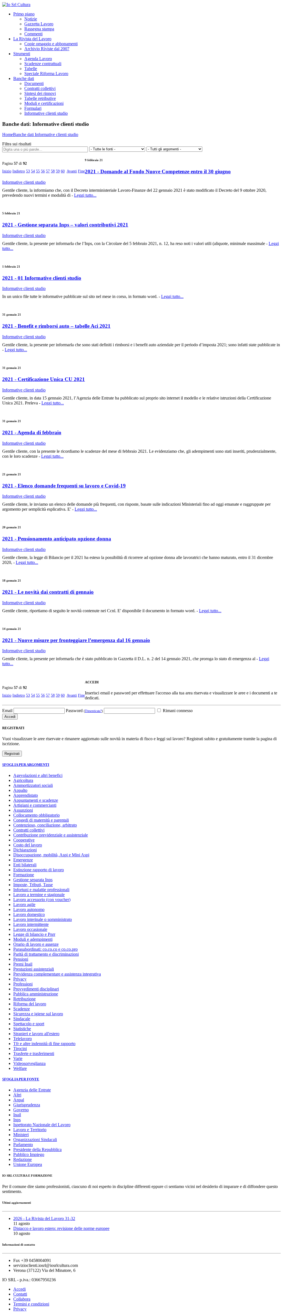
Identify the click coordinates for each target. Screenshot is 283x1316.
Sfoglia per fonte (20, 1079)
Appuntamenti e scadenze (35, 800)
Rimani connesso (177, 710)
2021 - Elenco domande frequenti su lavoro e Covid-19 (64, 486)
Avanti (72, 171)
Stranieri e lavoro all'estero (36, 1033)
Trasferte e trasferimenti (33, 1053)
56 (43, 171)
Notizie (30, 19)
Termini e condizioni (31, 1304)
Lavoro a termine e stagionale (39, 894)
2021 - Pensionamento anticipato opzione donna (56, 539)
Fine (81, 171)
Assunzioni (23, 810)
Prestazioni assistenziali (33, 969)
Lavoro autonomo (28, 909)
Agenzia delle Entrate (32, 1090)
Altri (17, 1095)
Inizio (6, 171)
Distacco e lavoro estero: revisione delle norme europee (61, 1228)
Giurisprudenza (26, 1104)
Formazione (23, 874)
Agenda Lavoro (38, 58)
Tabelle (30, 68)
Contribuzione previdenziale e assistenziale (50, 835)
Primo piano (24, 14)
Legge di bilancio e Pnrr (34, 934)
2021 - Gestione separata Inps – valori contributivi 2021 (65, 225)
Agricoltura (23, 780)
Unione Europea (27, 1164)
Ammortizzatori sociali (33, 785)
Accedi (19, 1289)
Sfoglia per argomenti (25, 765)
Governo (21, 1109)
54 (33, 171)
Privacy (20, 979)
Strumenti (21, 53)
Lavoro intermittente (31, 924)
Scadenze (21, 1008)
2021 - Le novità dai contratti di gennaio (48, 592)
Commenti (33, 33)
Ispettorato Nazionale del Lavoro (41, 1124)
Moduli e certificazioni (44, 103)
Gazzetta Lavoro (38, 24)
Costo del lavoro (27, 845)
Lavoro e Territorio (29, 1129)
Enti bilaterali (24, 864)
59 (58, 171)
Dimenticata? (93, 711)
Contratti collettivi (40, 88)
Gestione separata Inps (33, 879)
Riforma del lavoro (29, 1003)
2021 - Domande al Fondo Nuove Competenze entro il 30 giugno (158, 171)
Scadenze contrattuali (42, 63)
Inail (17, 1114)
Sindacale (21, 1018)
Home (7, 134)
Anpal (18, 1099)
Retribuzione (24, 999)
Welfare (20, 1068)
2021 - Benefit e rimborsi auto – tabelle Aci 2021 (56, 326)
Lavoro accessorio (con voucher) (41, 899)
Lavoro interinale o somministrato (42, 919)
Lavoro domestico (29, 914)
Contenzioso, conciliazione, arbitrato (45, 825)
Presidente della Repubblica (37, 1149)
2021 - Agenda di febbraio (31, 432)
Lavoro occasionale (30, 929)
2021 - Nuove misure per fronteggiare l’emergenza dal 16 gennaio (76, 640)
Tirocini (20, 1048)
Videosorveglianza (29, 1063)
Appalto (20, 790)
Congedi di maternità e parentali (41, 820)
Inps (17, 1119)
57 (48, 171)
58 (53, 171)
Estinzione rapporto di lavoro (38, 869)
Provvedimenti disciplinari (36, 989)
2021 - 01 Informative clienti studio (41, 278)
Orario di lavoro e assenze (36, 944)
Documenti (34, 83)
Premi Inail (22, 964)
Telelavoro (22, 1038)
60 (63, 171)
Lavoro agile (24, 904)
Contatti (20, 1294)
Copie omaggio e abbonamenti (51, 43)
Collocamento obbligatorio (36, 815)
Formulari (32, 108)
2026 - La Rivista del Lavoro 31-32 (44, 1218)
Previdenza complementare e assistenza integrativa (57, 974)
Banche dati (23, 78)
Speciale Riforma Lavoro (46, 73)
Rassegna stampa (39, 28)
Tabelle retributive (40, 98)
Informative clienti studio (46, 113)
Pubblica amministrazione (35, 994)
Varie (17, 1058)
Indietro (18, 171)
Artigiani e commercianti (34, 805)
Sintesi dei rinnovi (40, 93)
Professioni (23, 984)
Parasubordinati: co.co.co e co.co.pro (45, 949)
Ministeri (21, 1134)
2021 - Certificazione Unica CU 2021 (43, 379)
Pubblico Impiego (28, 1154)
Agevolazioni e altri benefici (37, 775)
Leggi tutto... (85, 195)
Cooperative (24, 840)
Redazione (22, 1159)
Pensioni (20, 959)
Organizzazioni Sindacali (35, 1139)
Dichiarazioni (25, 850)
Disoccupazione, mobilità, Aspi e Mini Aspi (51, 855)
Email (7, 710)
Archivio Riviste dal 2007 (46, 48)
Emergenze (23, 859)
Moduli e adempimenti (33, 939)
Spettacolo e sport (28, 1023)
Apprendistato (25, 795)
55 (38, 171)
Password (84, 710)
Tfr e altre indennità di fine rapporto (44, 1043)
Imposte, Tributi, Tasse (33, 884)
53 (28, 171)
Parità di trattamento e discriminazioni (46, 954)
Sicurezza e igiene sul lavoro (38, 1013)
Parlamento (23, 1144)
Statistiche (22, 1028)
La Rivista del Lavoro (32, 38)
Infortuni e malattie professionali (41, 889)
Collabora (21, 1299)
